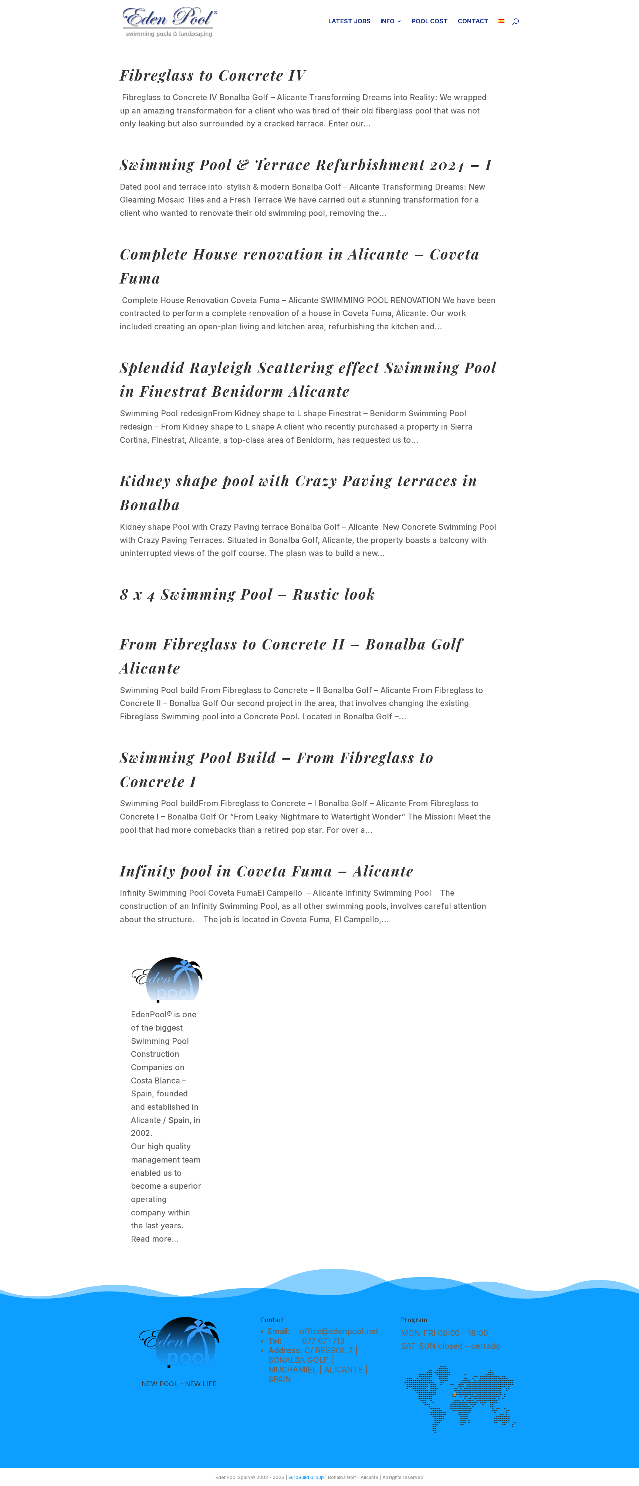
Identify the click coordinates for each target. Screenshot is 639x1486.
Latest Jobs (349, 21)
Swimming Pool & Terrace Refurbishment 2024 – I (306, 164)
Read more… (155, 1239)
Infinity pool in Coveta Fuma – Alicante (267, 870)
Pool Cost (430, 21)
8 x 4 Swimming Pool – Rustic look (248, 593)
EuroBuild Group (306, 1477)
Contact (473, 21)
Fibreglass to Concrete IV (213, 74)
